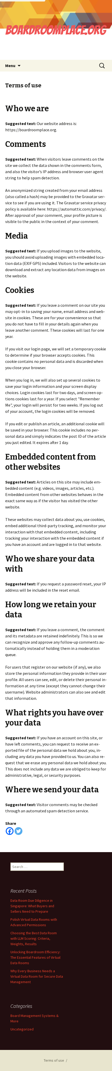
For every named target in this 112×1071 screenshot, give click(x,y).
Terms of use (54, 1060)
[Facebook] (10, 831)
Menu (10, 65)
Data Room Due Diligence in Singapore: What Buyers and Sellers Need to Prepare (32, 906)
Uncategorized (22, 1029)
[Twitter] (18, 831)
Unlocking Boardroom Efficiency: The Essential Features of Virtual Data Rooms (35, 957)
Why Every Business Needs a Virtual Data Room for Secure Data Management (36, 976)
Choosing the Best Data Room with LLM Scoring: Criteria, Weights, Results (33, 938)
